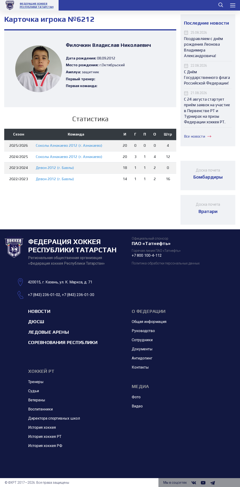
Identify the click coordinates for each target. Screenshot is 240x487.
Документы (142, 349)
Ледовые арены (48, 332)
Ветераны (36, 400)
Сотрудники (142, 340)
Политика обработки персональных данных (166, 263)
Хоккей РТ (41, 371)
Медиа (140, 386)
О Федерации (148, 311)
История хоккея (42, 427)
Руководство (143, 331)
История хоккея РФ (45, 445)
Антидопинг (142, 358)
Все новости (194, 136)
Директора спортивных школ (54, 418)
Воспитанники (40, 409)
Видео (137, 406)
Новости (39, 311)
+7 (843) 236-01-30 (78, 295)
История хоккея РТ (44, 436)
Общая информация (149, 321)
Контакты (140, 367)
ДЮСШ (36, 321)
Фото (136, 397)
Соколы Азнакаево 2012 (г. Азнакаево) (69, 145)
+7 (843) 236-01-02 (44, 295)
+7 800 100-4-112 (147, 255)
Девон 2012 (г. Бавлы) (55, 167)
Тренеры (36, 382)
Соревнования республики (63, 342)
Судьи (33, 391)
